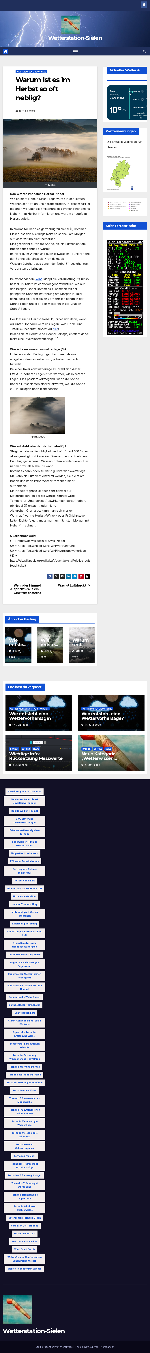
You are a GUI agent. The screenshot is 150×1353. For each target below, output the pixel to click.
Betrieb (26, 749)
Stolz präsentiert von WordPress (54, 1346)
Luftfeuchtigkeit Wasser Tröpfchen (24, 914)
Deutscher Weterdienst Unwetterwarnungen (24, 801)
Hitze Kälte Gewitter (24, 896)
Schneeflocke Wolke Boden (24, 997)
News (36, 749)
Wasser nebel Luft (24, 1233)
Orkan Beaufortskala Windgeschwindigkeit (24, 945)
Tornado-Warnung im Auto (24, 1066)
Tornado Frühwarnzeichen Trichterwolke (24, 1111)
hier (55, 329)
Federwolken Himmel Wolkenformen (24, 843)
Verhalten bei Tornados (24, 1225)
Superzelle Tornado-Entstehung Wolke (24, 1034)
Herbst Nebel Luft (24, 880)
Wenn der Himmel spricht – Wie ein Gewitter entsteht (27, 589)
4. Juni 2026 (92, 765)
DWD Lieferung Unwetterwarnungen (24, 820)
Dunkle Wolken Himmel (24, 810)
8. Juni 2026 (20, 765)
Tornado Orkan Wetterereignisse (25, 1146)
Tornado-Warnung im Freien (24, 1074)
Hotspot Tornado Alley (24, 904)
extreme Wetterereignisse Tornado (25, 832)
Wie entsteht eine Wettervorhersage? (30, 716)
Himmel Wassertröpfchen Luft (24, 888)
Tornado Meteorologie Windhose (25, 1134)
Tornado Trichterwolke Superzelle (24, 1196)
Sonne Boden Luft (24, 1012)
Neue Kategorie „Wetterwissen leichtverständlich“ (101, 758)
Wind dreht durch (24, 1249)
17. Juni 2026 (20, 725)
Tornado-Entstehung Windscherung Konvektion (24, 1057)
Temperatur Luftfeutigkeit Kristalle (25, 1045)
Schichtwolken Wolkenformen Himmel (24, 987)
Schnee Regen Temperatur (24, 1005)
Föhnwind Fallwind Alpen (24, 861)
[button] (144, 51)
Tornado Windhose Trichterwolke (24, 1208)
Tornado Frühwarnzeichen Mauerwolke (24, 1100)
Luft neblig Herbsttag (24, 923)
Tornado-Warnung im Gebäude (25, 1082)
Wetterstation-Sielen (75, 38)
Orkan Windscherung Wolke (24, 954)
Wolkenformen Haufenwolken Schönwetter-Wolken (25, 1259)
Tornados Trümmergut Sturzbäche (24, 1185)
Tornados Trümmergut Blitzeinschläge (24, 1165)
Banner (14, 749)
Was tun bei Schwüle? (24, 1241)
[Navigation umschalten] (75, 51)
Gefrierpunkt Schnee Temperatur (24, 871)
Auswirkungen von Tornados (24, 791)
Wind (38, 279)
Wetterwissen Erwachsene (31, 72)
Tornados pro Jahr (24, 1156)
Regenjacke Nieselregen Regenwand (24, 964)
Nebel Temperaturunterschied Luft (24, 933)
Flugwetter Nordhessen (24, 853)
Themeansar (106, 1346)
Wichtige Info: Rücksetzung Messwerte (36, 756)
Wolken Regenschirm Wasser (24, 1268)
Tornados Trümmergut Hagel (24, 1175)
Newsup (89, 1346)
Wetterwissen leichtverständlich (29, 709)
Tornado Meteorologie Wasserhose (25, 1123)
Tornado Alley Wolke (24, 1090)
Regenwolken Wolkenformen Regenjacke (24, 976)
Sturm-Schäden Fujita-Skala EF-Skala (24, 1022)
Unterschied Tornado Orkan (24, 1217)
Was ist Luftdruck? (72, 585)
